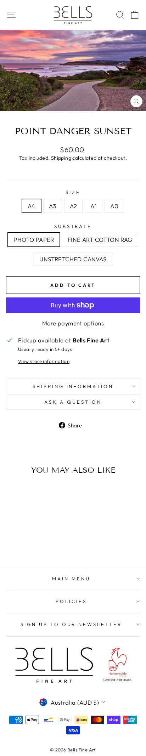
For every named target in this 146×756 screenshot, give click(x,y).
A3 (52, 206)
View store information (43, 361)
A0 (114, 206)
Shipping (61, 158)
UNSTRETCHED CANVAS (72, 259)
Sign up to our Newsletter (71, 624)
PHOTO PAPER (33, 239)
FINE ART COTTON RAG (100, 239)
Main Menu (71, 578)
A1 (93, 206)
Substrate (73, 226)
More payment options (73, 323)
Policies (71, 601)
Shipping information (73, 386)
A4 (31, 206)
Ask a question (73, 402)
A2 (73, 206)
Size (73, 192)
